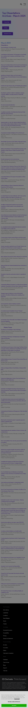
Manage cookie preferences (14, 701)
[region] (14, 699)
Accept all (14, 705)
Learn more (17, 698)
